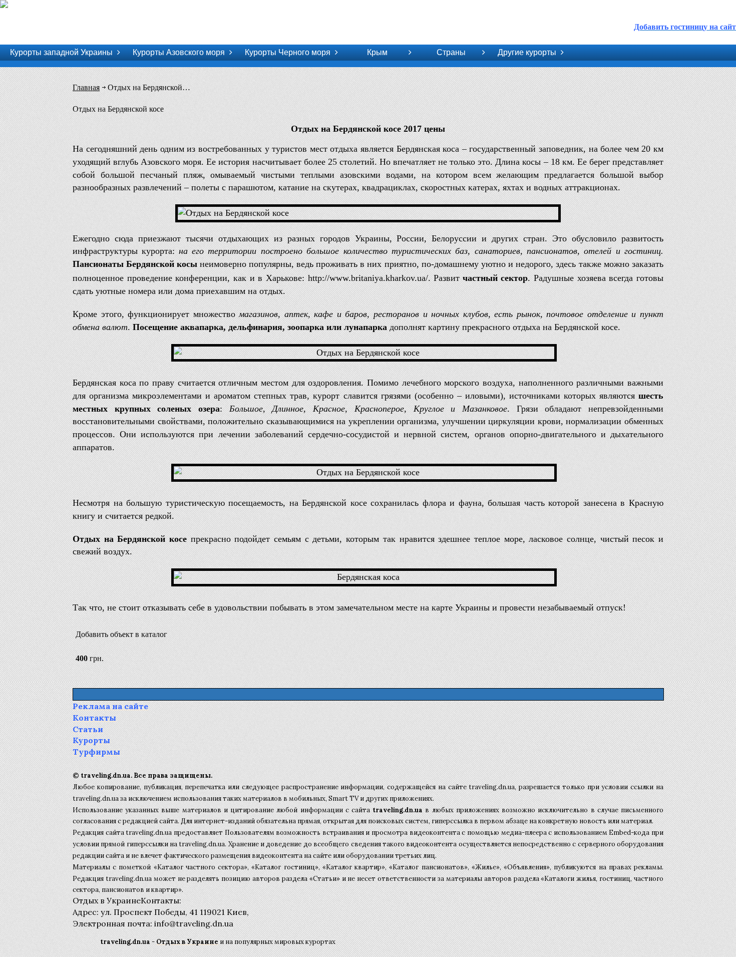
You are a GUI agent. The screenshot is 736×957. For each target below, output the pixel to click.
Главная (86, 87)
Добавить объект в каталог (121, 634)
